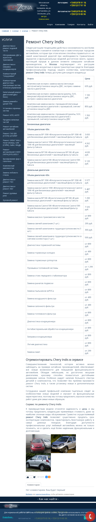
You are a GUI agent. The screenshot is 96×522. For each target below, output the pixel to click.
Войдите (29, 494)
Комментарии (33, 484)
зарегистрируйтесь (43, 494)
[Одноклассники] (49, 477)
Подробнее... (7, 517)
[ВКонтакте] (46, 477)
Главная (5, 31)
